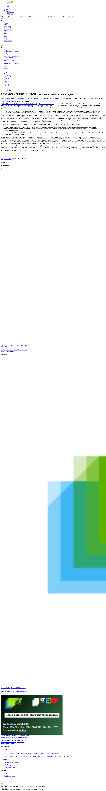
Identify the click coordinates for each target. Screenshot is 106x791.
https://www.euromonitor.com (47, 150)
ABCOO (45, 786)
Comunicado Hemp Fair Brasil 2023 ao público (13, 688)
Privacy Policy (31, 786)
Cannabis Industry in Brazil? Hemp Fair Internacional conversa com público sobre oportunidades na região (15, 736)
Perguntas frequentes (9, 776)
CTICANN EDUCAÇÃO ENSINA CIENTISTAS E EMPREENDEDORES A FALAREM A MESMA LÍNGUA (34, 753)
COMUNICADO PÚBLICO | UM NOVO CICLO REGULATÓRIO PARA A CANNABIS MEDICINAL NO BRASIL (36, 756)
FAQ (5, 773)
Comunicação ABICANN (9, 101)
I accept (41, 789)
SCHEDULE (7, 765)
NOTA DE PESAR (9, 754)
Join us (6, 764)
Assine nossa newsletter (10, 767)
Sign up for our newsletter (11, 762)
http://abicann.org (55, 143)
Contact (6, 775)
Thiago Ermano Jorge (6, 159)
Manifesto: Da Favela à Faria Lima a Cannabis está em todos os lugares (14, 350)
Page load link (4, 788)
